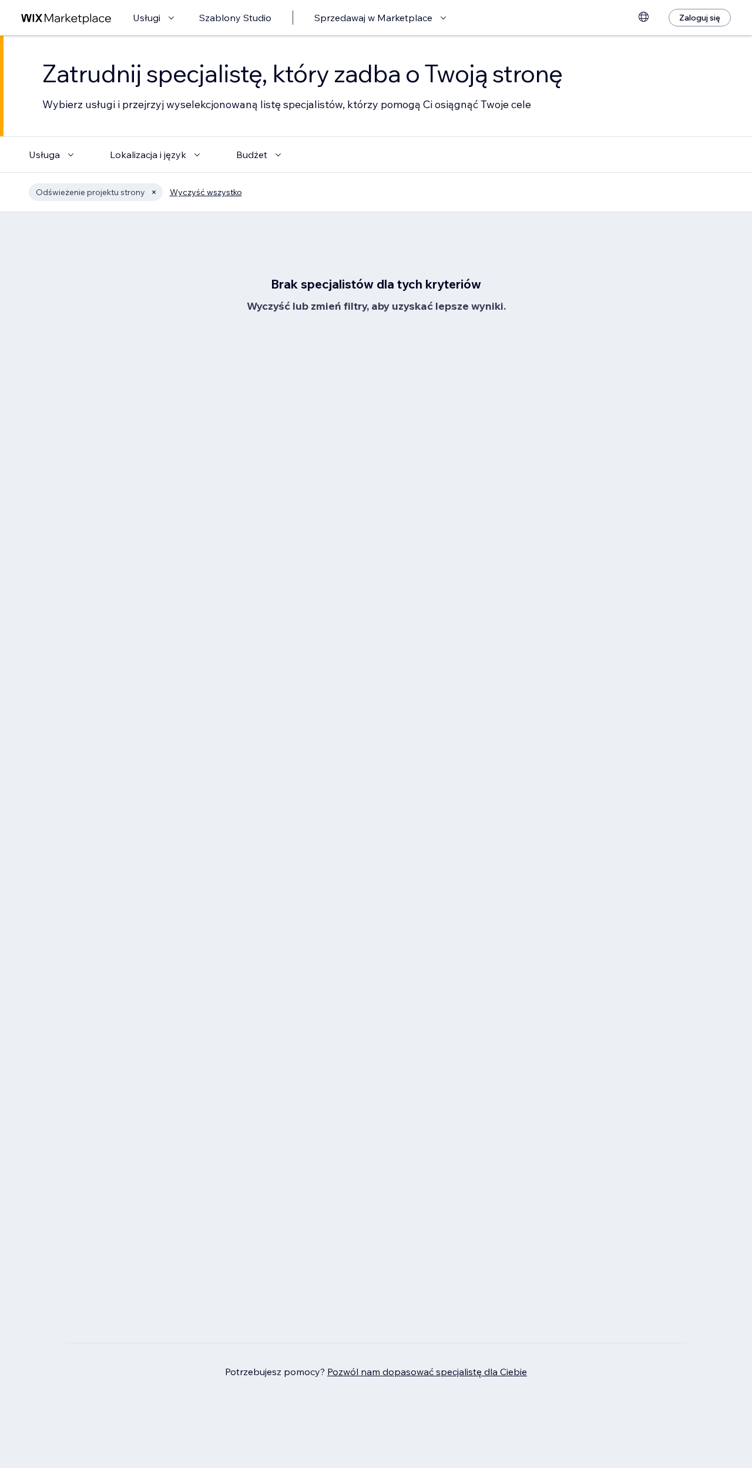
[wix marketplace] (66, 18)
